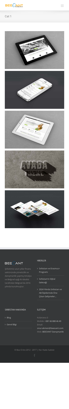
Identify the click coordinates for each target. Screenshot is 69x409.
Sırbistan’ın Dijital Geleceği (47, 280)
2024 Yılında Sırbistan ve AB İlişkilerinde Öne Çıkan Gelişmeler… (50, 293)
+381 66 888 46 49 (53, 321)
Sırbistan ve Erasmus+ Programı (49, 270)
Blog (9, 317)
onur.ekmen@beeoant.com (50, 328)
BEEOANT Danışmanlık (53, 331)
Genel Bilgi (12, 324)
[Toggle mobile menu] (62, 5)
